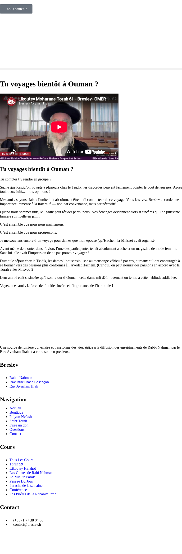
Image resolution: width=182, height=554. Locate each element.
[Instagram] (31, 541)
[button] (91, 69)
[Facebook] (6, 541)
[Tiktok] (44, 541)
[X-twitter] (57, 541)
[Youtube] (19, 541)
